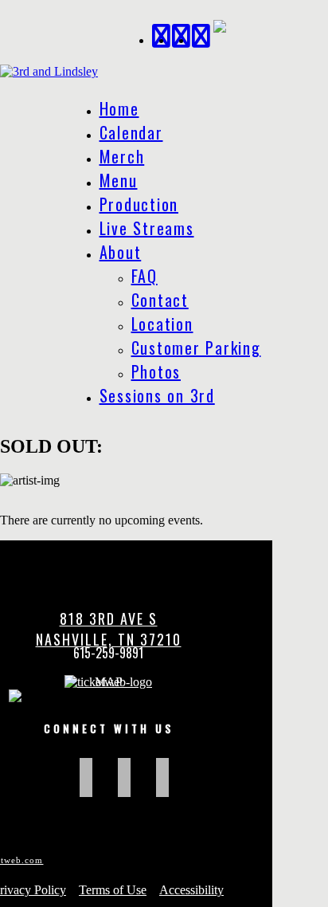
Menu (119, 180)
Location (162, 324)
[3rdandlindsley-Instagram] (202, 34)
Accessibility (191, 890)
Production (139, 204)
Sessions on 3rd (157, 395)
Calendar (131, 132)
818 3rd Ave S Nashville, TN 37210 (109, 629)
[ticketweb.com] (108, 682)
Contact (160, 300)
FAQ (144, 276)
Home (119, 108)
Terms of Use (112, 890)
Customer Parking (196, 347)
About (121, 252)
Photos (156, 371)
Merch (122, 156)
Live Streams (147, 228)
